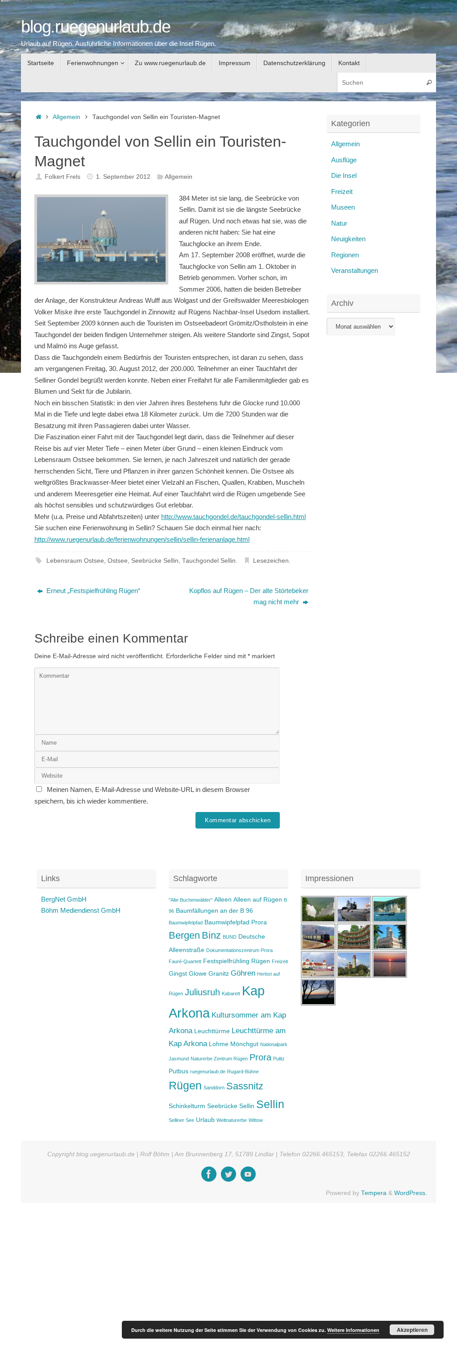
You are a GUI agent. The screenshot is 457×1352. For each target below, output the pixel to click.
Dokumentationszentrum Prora (239, 950)
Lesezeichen (271, 560)
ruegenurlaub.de (207, 1071)
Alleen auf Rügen (257, 899)
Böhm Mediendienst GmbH (80, 910)
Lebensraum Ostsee (75, 560)
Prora (260, 1057)
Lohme (218, 1043)
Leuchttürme (212, 1031)
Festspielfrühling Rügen (236, 961)
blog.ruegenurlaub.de (95, 27)
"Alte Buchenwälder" (190, 900)
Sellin (270, 1104)
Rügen (185, 1086)
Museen (343, 207)
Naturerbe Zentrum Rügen (219, 1058)
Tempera (373, 1193)
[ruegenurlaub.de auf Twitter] (228, 1174)
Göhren (243, 973)
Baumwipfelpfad (186, 922)
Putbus (178, 1071)
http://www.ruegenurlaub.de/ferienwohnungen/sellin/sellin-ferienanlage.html (141, 539)
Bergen (184, 935)
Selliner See (181, 1120)
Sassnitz (244, 1086)
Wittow (256, 1120)
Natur (339, 223)
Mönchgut (244, 1043)
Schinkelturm (187, 1105)
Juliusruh (202, 992)
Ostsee (118, 560)
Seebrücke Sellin (155, 560)
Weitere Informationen (353, 1330)
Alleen (223, 899)
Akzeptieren (412, 1330)
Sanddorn (214, 1087)
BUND (230, 937)
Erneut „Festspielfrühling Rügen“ (92, 590)
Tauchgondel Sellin (209, 560)
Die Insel (344, 175)
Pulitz (279, 1058)
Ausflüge (344, 160)
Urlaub (205, 1119)
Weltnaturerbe (231, 1120)
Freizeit (342, 191)
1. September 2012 (123, 176)
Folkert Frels (62, 176)
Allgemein (66, 117)
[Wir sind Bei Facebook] (208, 1174)
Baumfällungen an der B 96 (214, 910)
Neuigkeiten (348, 239)
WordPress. (410, 1193)
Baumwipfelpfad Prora (235, 922)
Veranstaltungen (354, 270)
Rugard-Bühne (243, 1071)
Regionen (345, 255)
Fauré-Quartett (185, 961)
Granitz (218, 973)
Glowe (198, 973)
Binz (211, 935)
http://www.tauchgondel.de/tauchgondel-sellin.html (233, 516)
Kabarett (231, 993)
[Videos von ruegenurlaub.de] (248, 1174)
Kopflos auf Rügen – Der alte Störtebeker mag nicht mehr (248, 596)
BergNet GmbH (64, 899)
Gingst (178, 973)
